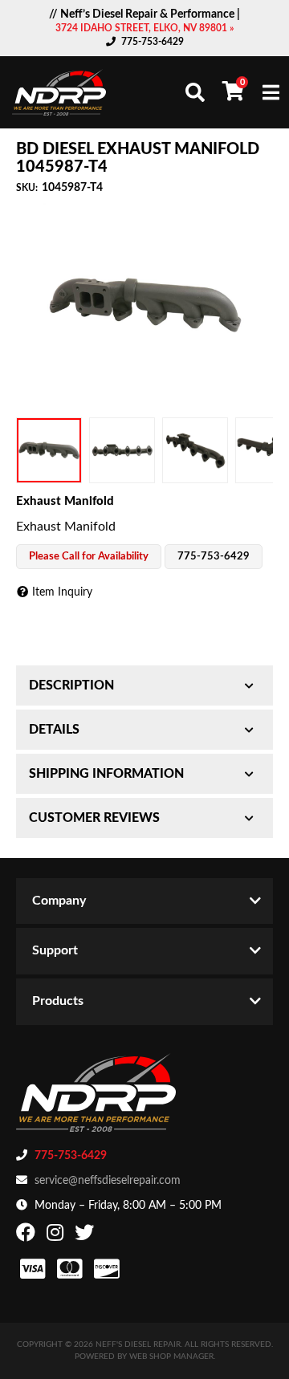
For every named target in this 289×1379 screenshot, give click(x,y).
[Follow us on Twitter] (86, 1236)
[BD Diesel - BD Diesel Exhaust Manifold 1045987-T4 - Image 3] (195, 450)
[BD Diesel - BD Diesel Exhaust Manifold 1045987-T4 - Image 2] (122, 450)
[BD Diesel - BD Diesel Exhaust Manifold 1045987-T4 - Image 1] (49, 450)
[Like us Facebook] (27, 1236)
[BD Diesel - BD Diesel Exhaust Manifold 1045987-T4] (144, 304)
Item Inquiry (62, 592)
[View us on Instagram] (57, 1236)
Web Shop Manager (171, 1357)
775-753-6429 (152, 42)
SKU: (27, 188)
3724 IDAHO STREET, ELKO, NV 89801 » (144, 28)
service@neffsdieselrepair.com (108, 1180)
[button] (195, 92)
